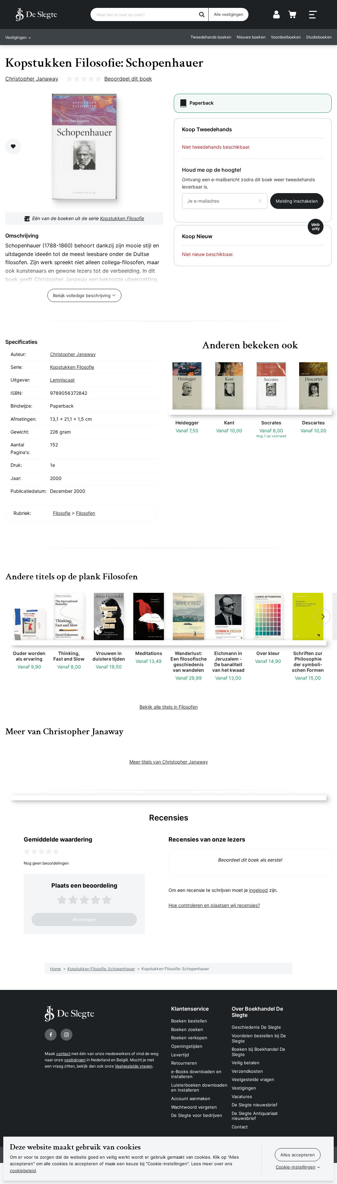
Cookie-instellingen (296, 1167)
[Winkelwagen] (292, 14)
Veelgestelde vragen (133, 1066)
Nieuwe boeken (251, 37)
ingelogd (258, 890)
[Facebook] (51, 1035)
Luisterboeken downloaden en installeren (199, 1087)
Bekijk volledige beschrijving (82, 295)
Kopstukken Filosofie (122, 218)
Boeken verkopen (189, 1037)
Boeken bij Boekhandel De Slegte (258, 1051)
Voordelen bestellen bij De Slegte (259, 1038)
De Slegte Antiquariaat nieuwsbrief (255, 1116)
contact (63, 1053)
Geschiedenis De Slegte (256, 1027)
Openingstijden (186, 1046)
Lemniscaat (62, 380)
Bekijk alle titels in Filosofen (169, 707)
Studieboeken (319, 37)
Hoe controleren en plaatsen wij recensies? (214, 905)
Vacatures (242, 1096)
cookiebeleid (23, 1170)
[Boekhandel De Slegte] (36, 14)
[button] (14, 616)
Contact (240, 1126)
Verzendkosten (247, 1071)
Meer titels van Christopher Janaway (168, 762)
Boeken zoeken (187, 1029)
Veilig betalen (245, 1062)
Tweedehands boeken (211, 37)
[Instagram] (66, 1035)
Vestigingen (244, 1088)
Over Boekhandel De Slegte (257, 1011)
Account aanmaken (190, 1098)
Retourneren (184, 1063)
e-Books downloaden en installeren (196, 1074)
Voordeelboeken (286, 37)
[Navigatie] (313, 15)
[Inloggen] (276, 14)
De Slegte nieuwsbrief (254, 1104)
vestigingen (75, 1059)
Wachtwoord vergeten (194, 1107)
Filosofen (85, 513)
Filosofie (61, 513)
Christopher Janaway (31, 78)
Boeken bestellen (189, 1020)
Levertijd (180, 1054)
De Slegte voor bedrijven (196, 1115)
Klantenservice (190, 1008)
